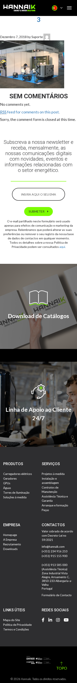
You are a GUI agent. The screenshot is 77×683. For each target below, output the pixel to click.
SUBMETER (37, 211)
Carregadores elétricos (17, 474)
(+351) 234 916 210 (54, 551)
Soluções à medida (15, 497)
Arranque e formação (55, 505)
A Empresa (10, 539)
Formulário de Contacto (57, 595)
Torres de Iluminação (16, 492)
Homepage (10, 535)
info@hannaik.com (53, 546)
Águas (7, 488)
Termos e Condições (16, 629)
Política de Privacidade (17, 624)
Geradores (10, 478)
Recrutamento (12, 544)
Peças (45, 510)
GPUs (6, 483)
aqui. (62, 247)
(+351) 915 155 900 (54, 556)
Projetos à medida (53, 474)
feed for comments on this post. (30, 112)
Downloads (10, 549)
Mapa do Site (11, 620)
